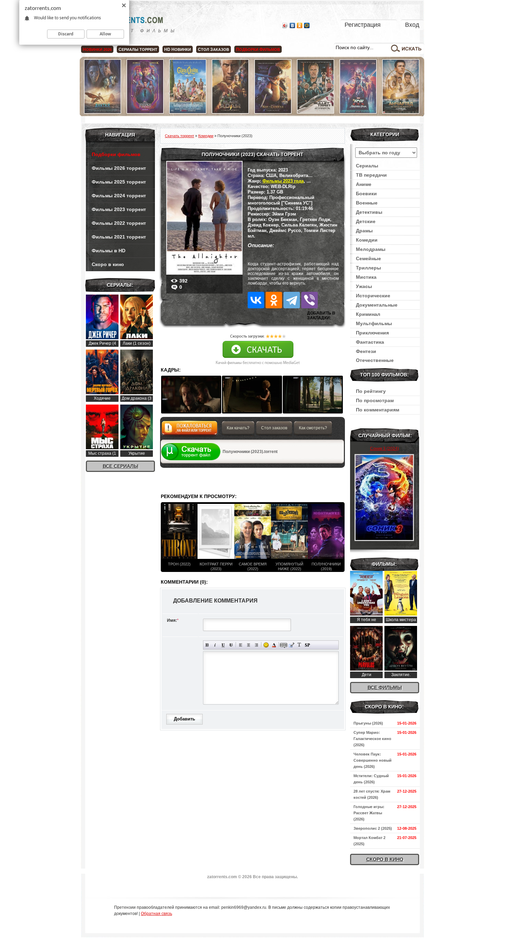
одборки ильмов (258, 49)
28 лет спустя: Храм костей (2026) (372, 794)
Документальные (376, 305)
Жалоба (189, 430)
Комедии (367, 240)
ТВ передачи (371, 175)
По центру (248, 645)
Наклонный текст (215, 645)
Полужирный (207, 645)
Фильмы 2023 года (283, 181)
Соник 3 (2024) (384, 448)
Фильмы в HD (108, 250)
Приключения (372, 332)
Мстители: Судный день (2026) (371, 779)
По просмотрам (375, 400)
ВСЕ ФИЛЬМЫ (385, 687)
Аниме (363, 184)
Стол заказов (274, 428)
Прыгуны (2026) (368, 723)
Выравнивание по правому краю (256, 645)
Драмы (364, 230)
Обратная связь (156, 913)
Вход (412, 24)
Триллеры (368, 268)
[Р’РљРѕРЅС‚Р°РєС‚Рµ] (256, 300)
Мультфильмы (374, 323)
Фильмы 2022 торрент (119, 223)
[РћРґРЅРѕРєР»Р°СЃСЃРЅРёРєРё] (274, 300)
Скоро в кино (108, 264)
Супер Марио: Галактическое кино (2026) (372, 738)
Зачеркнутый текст (231, 645)
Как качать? (238, 428)
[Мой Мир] (307, 25)
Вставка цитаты (291, 645)
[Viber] (309, 300)
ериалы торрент (138, 49)
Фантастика (370, 342)
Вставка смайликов (266, 645)
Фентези (366, 351)
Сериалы (367, 165)
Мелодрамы (370, 249)
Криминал (368, 314)
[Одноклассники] (299, 25)
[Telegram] (291, 300)
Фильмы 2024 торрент (119, 195)
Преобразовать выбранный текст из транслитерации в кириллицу (299, 645)
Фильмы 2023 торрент (119, 209)
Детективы (369, 212)
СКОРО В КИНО (384, 859)
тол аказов (213, 49)
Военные (367, 203)
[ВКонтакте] (292, 25)
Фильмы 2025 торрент (119, 182)
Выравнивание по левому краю (241, 645)
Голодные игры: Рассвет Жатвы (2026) (369, 813)
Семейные (368, 258)
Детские (365, 221)
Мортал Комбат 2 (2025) (369, 841)
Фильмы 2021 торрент (119, 237)
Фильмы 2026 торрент (119, 168)
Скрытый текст (284, 645)
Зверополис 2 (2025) (373, 828)
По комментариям (377, 409)
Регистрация (363, 24)
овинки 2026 (97, 49)
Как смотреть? (313, 428)
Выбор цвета (274, 645)
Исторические (373, 295)
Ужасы (364, 286)
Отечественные (375, 360)
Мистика (366, 277)
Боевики (366, 193)
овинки (177, 49)
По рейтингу (371, 391)
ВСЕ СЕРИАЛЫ (120, 466)
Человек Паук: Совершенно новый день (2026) (373, 760)
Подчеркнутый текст (223, 645)
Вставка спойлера (307, 645)
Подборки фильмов (116, 154)
